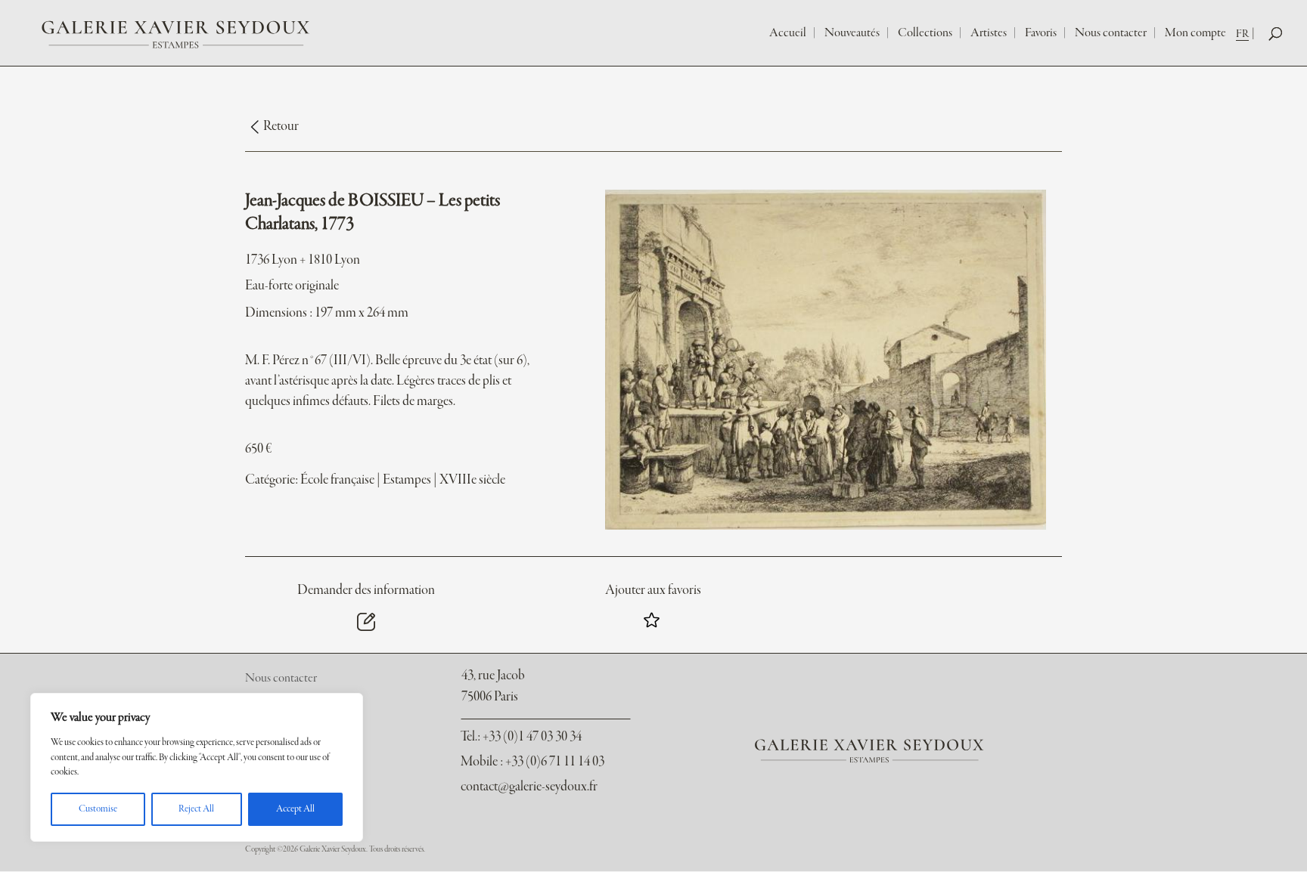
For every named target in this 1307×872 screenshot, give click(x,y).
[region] (196, 767)
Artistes (988, 33)
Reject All (196, 809)
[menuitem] (1246, 33)
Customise (98, 809)
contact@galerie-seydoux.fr (529, 787)
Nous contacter (1111, 33)
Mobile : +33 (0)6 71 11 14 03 (532, 762)
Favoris (1041, 33)
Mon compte (1195, 33)
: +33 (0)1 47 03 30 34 (521, 737)
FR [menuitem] (1242, 34)
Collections (925, 33)
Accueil (787, 33)
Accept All (295, 809)
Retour (281, 127)
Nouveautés (852, 33)
